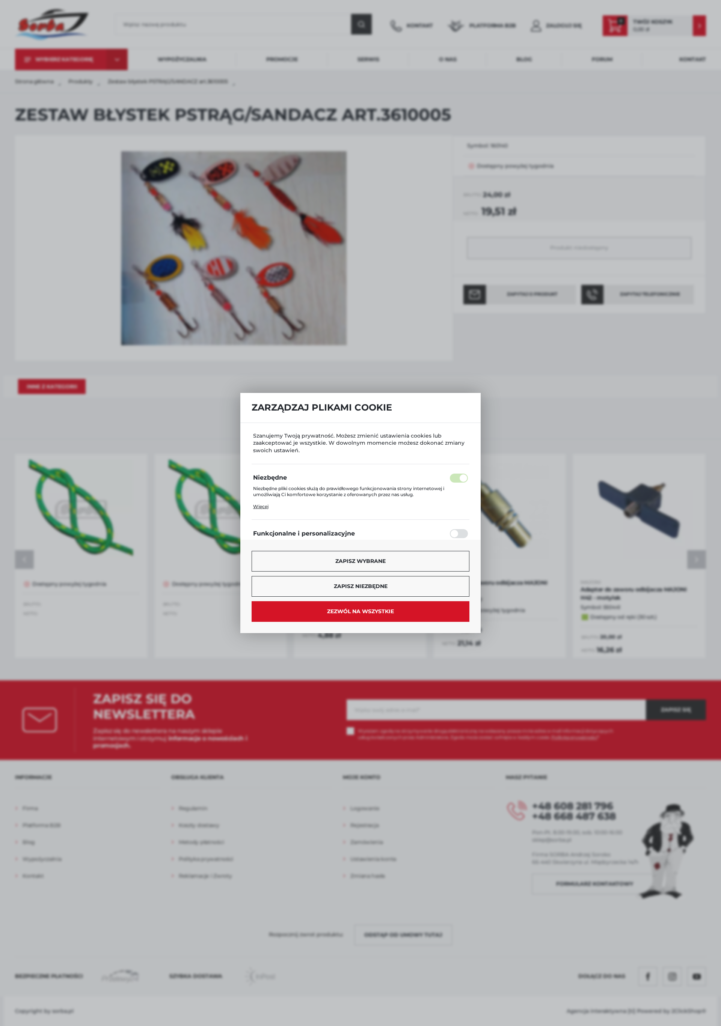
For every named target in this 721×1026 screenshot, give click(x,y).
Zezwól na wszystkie (360, 611)
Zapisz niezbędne (361, 586)
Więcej (260, 506)
